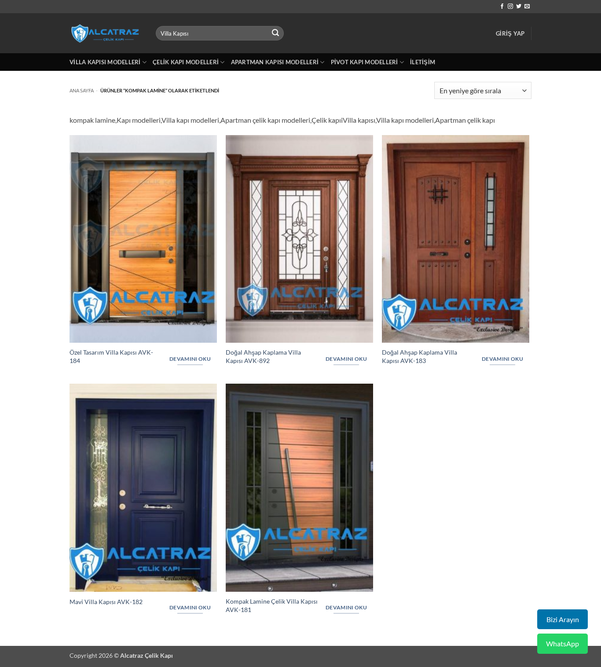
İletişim (422, 62)
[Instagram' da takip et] (510, 7)
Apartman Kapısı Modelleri (275, 62)
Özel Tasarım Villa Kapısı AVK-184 (111, 356)
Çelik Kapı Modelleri (186, 62)
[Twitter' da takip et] (518, 7)
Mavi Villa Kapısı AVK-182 (106, 601)
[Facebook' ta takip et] (502, 7)
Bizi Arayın (562, 619)
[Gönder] (275, 33)
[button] (510, 33)
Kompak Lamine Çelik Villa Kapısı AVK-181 (272, 605)
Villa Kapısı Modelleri (105, 62)
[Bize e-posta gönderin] (527, 7)
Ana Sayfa (82, 90)
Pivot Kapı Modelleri (364, 62)
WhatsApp (562, 643)
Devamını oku (190, 359)
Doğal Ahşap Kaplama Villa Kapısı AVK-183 (419, 356)
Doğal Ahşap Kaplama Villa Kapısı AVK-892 (263, 356)
